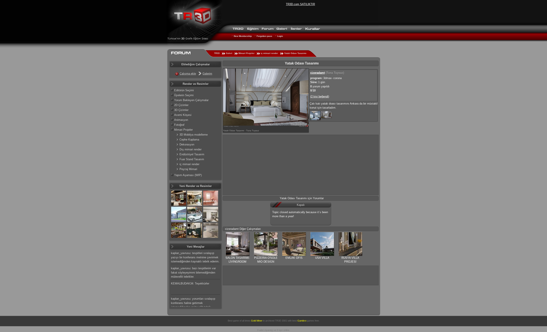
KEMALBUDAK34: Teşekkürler (190, 283)
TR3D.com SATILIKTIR (300, 4)
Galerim (207, 73)
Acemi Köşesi (182, 115)
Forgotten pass (264, 36)
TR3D (217, 53)
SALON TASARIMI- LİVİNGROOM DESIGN (237, 261)
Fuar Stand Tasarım (191, 159)
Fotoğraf (179, 124)
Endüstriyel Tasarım (191, 154)
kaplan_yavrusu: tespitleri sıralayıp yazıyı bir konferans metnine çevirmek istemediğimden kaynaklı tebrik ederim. (195, 257)
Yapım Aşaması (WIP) (188, 175)
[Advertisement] (300, 165)
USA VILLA (322, 257)
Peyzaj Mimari (188, 169)
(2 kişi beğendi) (319, 96)
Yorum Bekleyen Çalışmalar (191, 100)
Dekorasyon (186, 144)
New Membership (243, 36)
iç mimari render (269, 53)
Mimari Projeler (246, 53)
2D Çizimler (181, 105)
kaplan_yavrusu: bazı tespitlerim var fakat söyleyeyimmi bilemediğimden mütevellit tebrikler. (193, 272)
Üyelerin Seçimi (184, 95)
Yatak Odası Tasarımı (295, 53)
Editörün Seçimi (184, 90)
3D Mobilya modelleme (193, 134)
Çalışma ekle (188, 73)
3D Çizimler (181, 110)
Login (280, 36)
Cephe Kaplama (189, 139)
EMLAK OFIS (294, 257)
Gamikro (301, 320)
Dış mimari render (190, 149)
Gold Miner (256, 320)
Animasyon (181, 119)
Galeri (229, 53)
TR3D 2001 (281, 320)
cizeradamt (317, 72)
